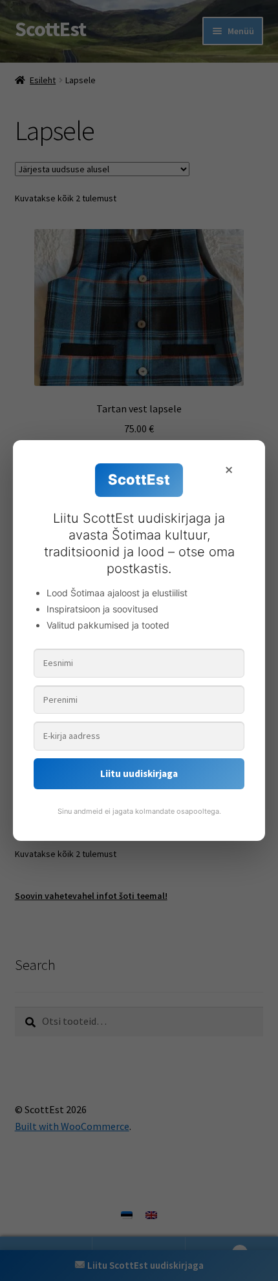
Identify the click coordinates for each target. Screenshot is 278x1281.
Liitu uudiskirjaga (139, 773)
